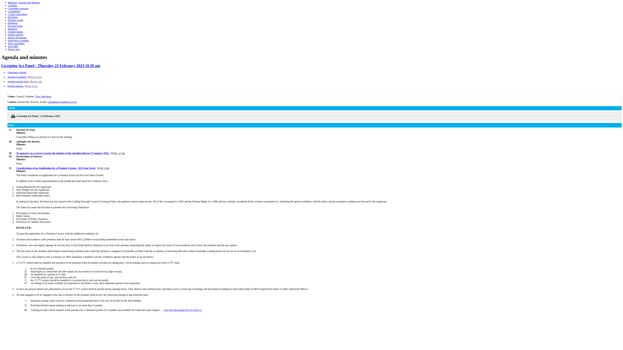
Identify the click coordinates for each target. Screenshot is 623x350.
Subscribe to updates (18, 40)
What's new (14, 49)
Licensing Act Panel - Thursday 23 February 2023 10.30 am (50, 66)
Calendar (12, 5)
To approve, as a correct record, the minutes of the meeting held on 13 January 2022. (70, 153)
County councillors (17, 14)
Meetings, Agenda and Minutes (24, 2)
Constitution (14, 11)
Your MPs (13, 46)
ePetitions (13, 23)
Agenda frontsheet (24, 77)
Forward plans (15, 26)
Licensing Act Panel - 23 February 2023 (38, 116)
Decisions (13, 17)
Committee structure (18, 8)
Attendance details (16, 72)
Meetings (12, 29)
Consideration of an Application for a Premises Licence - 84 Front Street (62, 168)
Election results (15, 20)
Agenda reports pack (24, 81)
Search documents (17, 37)
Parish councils (15, 34)
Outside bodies (15, 31)
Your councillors (16, 43)
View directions (43, 96)
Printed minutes (22, 86)
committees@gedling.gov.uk (62, 102)
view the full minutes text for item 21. (183, 310)
